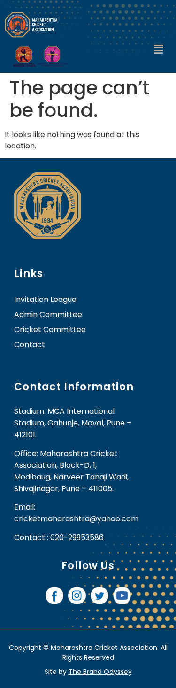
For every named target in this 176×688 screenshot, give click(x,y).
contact (29, 344)
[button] (159, 50)
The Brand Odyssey (100, 671)
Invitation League (45, 299)
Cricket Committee (50, 329)
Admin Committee (48, 314)
